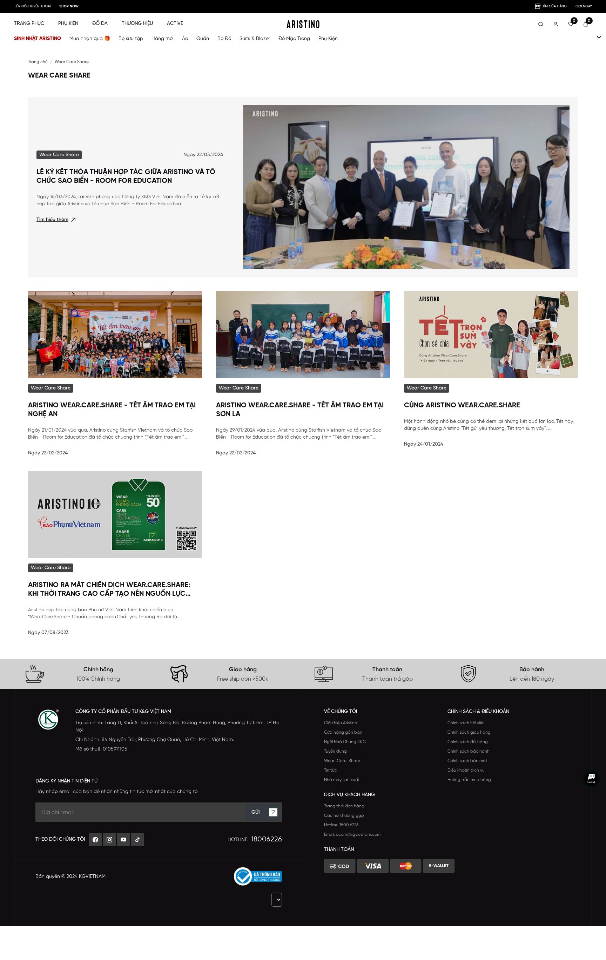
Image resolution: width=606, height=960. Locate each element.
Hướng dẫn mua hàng (469, 780)
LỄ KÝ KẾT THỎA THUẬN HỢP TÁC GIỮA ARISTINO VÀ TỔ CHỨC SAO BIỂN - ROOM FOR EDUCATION (125, 176)
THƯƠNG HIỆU (137, 23)
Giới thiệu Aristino (340, 723)
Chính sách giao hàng (469, 732)
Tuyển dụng (335, 751)
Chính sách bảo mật (467, 761)
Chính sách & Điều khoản (478, 711)
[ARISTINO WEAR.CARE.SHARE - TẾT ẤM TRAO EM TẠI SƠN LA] (303, 334)
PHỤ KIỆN (68, 23)
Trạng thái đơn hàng (344, 806)
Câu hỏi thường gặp (344, 815)
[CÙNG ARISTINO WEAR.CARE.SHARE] (491, 334)
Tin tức (330, 770)
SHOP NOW (69, 6)
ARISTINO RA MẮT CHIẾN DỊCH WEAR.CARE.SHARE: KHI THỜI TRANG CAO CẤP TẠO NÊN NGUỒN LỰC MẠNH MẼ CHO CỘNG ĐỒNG (109, 589)
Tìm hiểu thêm (52, 219)
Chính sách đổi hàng (467, 742)
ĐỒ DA (100, 23)
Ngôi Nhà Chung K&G (345, 742)
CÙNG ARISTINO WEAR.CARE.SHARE (462, 405)
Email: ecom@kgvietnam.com (352, 834)
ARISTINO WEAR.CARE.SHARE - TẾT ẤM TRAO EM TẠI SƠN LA (300, 410)
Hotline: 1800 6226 (341, 825)
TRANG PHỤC (29, 23)
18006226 (266, 839)
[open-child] (599, 37)
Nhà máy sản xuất (342, 780)
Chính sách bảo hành (468, 751)
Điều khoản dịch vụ (466, 770)
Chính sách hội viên (466, 723)
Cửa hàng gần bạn (343, 732)
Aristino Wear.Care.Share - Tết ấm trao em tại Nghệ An (112, 410)
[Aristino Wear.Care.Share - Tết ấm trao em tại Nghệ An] (115, 334)
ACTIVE (175, 23)
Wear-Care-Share (342, 761)
